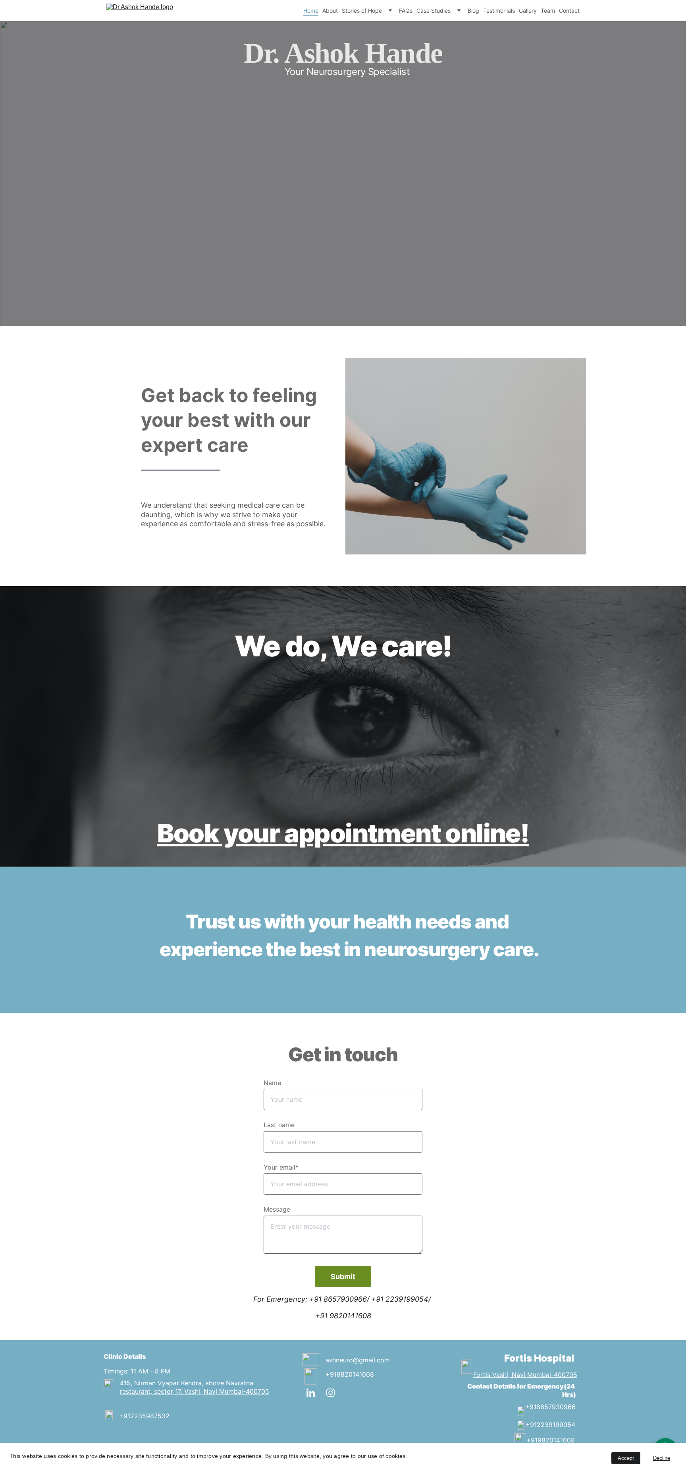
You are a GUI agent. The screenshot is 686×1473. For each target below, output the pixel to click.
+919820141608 (350, 1374)
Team (548, 10)
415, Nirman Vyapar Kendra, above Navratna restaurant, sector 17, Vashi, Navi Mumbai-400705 (194, 1387)
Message (277, 1209)
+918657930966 (550, 1407)
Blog (473, 10)
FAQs (405, 10)
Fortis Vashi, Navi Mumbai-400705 (525, 1375)
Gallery (528, 10)
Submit (343, 1276)
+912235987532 (144, 1416)
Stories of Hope (362, 10)
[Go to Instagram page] (330, 1393)
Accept (626, 1458)
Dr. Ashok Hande (343, 53)
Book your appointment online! (343, 833)
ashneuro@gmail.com (358, 1360)
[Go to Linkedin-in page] (314, 1393)
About (330, 10)
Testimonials (499, 10)
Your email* (281, 1167)
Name (272, 1083)
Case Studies (433, 10)
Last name (279, 1125)
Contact (569, 10)
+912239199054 (550, 1425)
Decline (661, 1458)
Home (310, 10)
